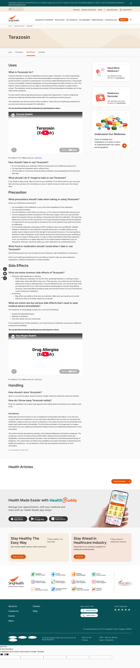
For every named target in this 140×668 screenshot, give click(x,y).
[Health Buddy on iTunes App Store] (17, 518)
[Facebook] (115, 610)
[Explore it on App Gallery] (58, 518)
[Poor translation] (6, 654)
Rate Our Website (111, 637)
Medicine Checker (19, 26)
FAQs (35, 611)
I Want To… (123, 19)
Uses (10, 52)
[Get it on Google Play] (38, 518)
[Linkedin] (122, 610)
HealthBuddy (120, 78)
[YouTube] (129, 610)
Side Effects (30, 52)
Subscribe (79, 557)
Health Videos (90, 615)
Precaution (19, 52)
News (11, 621)
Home (10, 26)
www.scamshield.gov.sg (17, 5)
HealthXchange (91, 610)
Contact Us (13, 611)
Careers (36, 606)
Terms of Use (86, 637)
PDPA (101, 637)
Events (11, 616)
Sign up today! (18, 557)
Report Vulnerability (106, 640)
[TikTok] (119, 610)
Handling (41, 52)
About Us (12, 606)
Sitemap (85, 640)
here (40, 158)
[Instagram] (126, 610)
